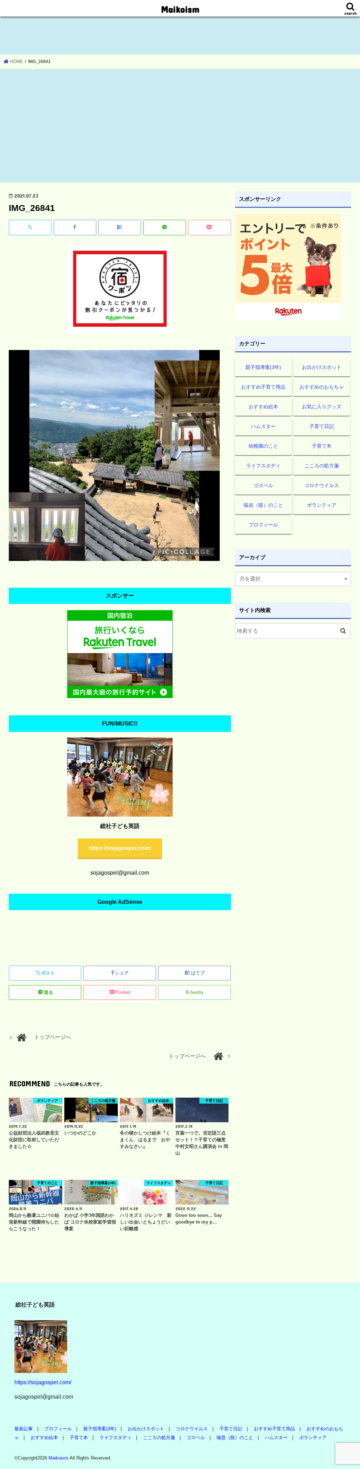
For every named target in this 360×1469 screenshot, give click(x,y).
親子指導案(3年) (263, 367)
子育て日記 (321, 426)
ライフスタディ (263, 465)
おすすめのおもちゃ (322, 387)
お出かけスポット (321, 367)
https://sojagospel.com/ (120, 848)
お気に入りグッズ (321, 406)
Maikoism (180, 9)
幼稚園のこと (263, 446)
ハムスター (263, 426)
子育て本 (322, 446)
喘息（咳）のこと (263, 505)
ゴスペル (263, 485)
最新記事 (23, 1428)
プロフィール (263, 525)
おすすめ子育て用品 (263, 387)
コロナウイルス (321, 485)
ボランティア (321, 505)
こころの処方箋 (321, 465)
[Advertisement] (180, 126)
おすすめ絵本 (263, 406)
